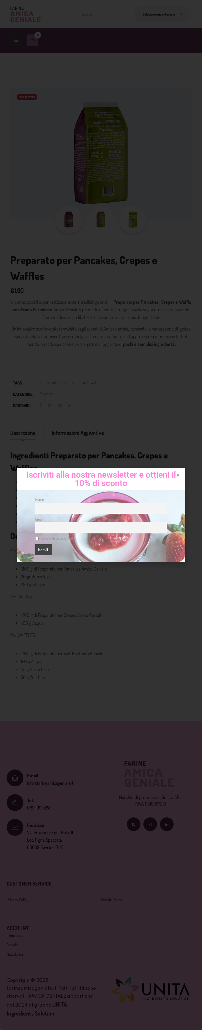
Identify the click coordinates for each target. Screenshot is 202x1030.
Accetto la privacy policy (58, 538)
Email (39, 519)
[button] (178, 475)
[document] (101, 515)
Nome (39, 499)
